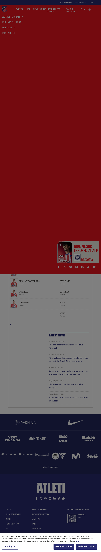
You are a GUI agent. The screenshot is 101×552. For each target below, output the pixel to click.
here (77, 541)
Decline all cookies (86, 547)
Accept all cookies (63, 547)
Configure (10, 547)
